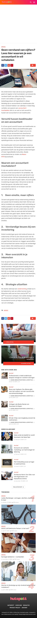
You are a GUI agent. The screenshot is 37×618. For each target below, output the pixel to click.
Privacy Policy (15, 607)
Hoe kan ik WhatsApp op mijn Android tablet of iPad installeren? (18, 586)
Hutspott (10, 605)
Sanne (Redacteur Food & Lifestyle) (22, 380)
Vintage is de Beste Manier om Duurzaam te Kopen (19, 405)
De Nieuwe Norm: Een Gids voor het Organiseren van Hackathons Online (24, 476)
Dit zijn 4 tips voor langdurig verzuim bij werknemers (22, 419)
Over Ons (18, 605)
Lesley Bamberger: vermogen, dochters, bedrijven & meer (17, 499)
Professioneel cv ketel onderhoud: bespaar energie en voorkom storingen (22, 376)
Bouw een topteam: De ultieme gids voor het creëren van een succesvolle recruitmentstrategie (21, 391)
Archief (3, 46)
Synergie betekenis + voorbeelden (12, 557)
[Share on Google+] (8, 65)
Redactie (26, 605)
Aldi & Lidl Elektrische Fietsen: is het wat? (15, 528)
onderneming (22, 289)
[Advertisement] (18, 24)
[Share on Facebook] (2, 65)
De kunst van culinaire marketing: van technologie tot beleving (24, 450)
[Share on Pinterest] (12, 65)
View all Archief (17, 487)
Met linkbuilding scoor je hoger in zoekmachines (24, 463)
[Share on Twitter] (5, 65)
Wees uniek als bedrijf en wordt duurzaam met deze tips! (24, 436)
